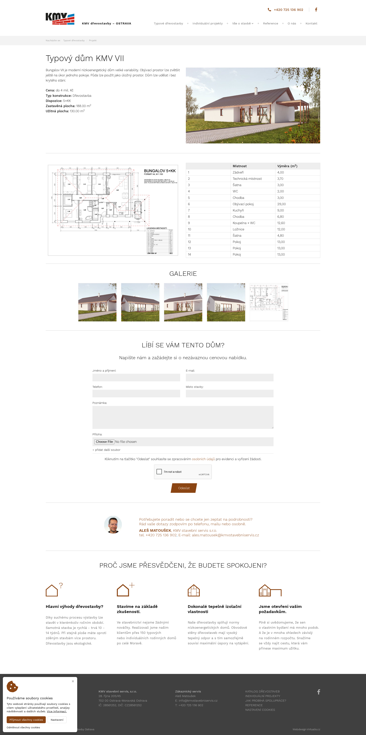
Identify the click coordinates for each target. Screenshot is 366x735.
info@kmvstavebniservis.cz (198, 700)
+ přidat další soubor (106, 450)
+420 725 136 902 (288, 10)
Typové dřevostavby (168, 23)
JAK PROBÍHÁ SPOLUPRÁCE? (265, 700)
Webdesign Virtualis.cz (306, 729)
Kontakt (311, 23)
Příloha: (97, 434)
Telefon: (97, 387)
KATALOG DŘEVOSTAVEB (262, 691)
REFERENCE (254, 705)
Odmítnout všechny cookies (23, 727)
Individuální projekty (208, 23)
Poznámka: (99, 403)
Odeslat (184, 488)
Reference (270, 23)
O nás (292, 23)
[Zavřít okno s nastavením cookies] (73, 681)
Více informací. (57, 711)
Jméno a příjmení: (104, 370)
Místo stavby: (195, 387)
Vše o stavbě (241, 23)
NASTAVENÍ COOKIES (260, 710)
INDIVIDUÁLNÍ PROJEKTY (262, 696)
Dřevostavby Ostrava (81, 729)
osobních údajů (203, 459)
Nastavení (57, 719)
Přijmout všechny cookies (26, 719)
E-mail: (190, 370)
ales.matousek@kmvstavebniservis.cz (225, 535)
